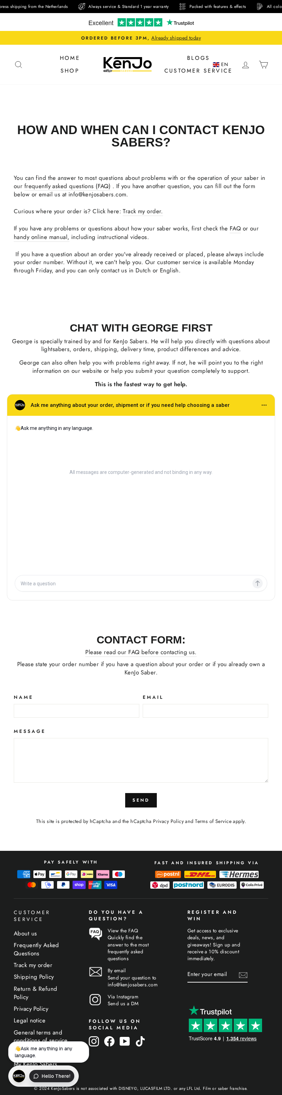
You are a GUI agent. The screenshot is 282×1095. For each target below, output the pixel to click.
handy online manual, (41, 237)
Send (141, 800)
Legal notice (29, 1020)
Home (70, 58)
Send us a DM (123, 1003)
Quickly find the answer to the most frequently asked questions (128, 948)
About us (25, 933)
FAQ (235, 228)
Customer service (198, 71)
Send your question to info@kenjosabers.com (133, 981)
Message (30, 731)
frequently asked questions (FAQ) (67, 186)
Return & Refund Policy (35, 993)
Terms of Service (213, 821)
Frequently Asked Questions (36, 949)
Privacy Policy (168, 821)
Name (23, 697)
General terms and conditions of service (41, 1036)
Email (153, 697)
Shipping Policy (34, 977)
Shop (70, 71)
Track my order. (143, 211)
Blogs (198, 58)
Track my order (33, 965)
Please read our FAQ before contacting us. (140, 652)
